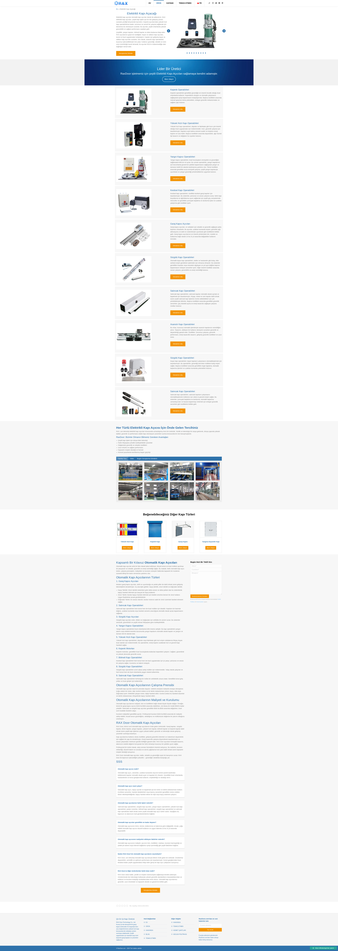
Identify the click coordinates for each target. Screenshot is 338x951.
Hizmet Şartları (200, 601)
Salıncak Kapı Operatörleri (182, 291)
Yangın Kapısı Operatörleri (182, 157)
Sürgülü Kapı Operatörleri (182, 257)
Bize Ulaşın (169, 79)
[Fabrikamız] (208, 471)
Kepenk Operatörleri (179, 89)
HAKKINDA (149, 930)
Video (132, 458)
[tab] (122, 459)
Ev (117, 9)
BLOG (148, 934)
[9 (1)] (182, 471)
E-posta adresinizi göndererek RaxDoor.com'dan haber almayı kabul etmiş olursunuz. (208, 938)
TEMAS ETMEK (151, 938)
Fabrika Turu (122, 458)
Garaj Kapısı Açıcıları (180, 224)
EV (147, 922)
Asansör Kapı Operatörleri (182, 324)
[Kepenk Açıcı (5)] (196, 31)
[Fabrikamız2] (182, 491)
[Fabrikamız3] (208, 491)
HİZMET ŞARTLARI (179, 930)
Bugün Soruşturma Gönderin (147, 458)
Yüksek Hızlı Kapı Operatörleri (184, 123)
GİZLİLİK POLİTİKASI (180, 934)
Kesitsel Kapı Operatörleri (182, 190)
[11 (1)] (130, 471)
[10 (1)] (156, 471)
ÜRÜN (148, 926)
